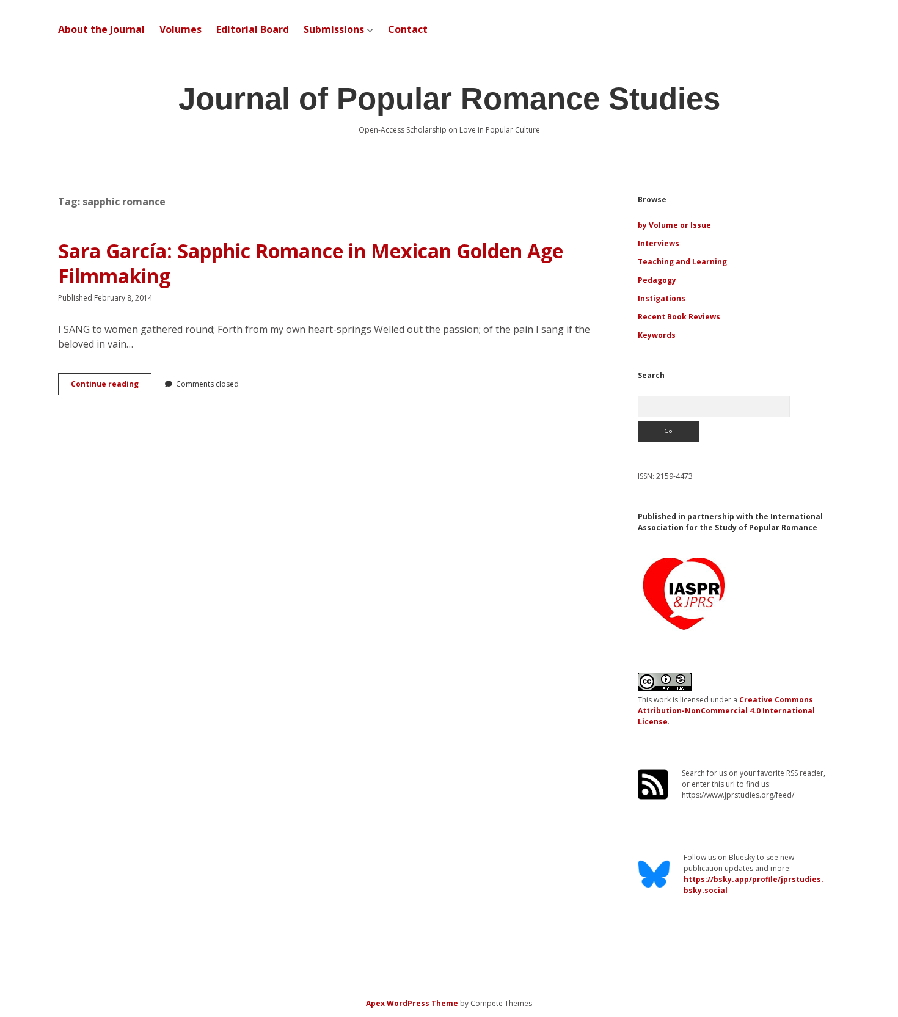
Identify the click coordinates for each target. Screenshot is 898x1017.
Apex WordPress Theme (412, 1003)
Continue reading (111, 386)
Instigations (661, 298)
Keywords (657, 335)
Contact (408, 29)
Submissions (334, 29)
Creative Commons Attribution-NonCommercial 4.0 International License (726, 710)
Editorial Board (252, 29)
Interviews (658, 243)
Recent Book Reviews (679, 317)
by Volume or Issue (674, 225)
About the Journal (101, 29)
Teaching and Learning (682, 262)
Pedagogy (657, 280)
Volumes (180, 29)
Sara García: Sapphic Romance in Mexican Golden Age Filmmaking (310, 264)
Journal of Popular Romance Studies (449, 98)
